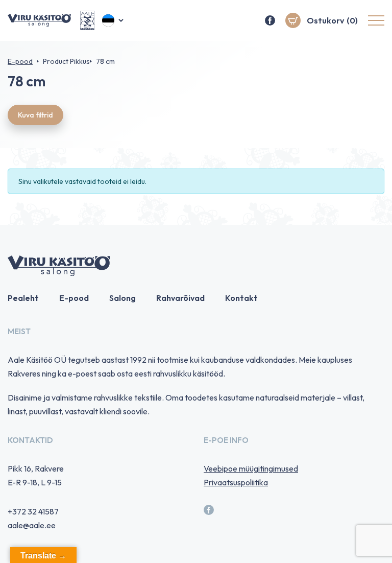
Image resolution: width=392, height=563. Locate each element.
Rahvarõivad (180, 298)
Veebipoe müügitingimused (251, 468)
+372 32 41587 (33, 511)
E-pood (20, 61)
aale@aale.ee (32, 525)
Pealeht (23, 298)
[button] (113, 20)
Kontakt (241, 298)
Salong (122, 298)
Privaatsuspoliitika (236, 482)
